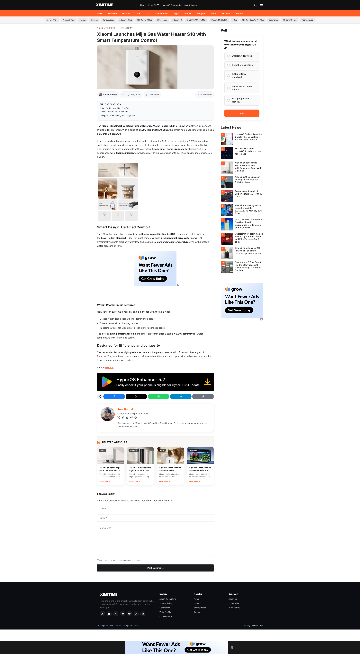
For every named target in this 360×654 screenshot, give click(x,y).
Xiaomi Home (161, 13)
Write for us (165, 612)
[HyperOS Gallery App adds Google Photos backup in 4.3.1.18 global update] (242, 139)
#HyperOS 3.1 (68, 20)
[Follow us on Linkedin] (142, 613)
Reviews (226, 13)
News (142, 5)
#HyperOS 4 (52, 20)
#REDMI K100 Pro (144, 20)
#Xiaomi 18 (177, 20)
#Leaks (82, 20)
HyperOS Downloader (172, 5)
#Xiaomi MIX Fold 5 (219, 20)
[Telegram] (131, 418)
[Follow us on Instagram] (115, 613)
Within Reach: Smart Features (114, 111)
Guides (188, 13)
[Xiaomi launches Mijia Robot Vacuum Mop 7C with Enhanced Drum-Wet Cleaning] (242, 167)
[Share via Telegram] (181, 396)
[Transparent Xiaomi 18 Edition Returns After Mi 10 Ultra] (242, 196)
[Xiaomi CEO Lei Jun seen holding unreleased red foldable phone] (242, 182)
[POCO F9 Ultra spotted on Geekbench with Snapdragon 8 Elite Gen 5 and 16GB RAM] (242, 224)
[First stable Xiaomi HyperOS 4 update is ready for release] (242, 153)
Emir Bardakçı (110, 94)
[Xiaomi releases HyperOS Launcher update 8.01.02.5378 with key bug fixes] (242, 210)
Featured (112, 13)
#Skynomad (162, 20)
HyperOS (153, 5)
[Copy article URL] (203, 396)
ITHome (109, 367)
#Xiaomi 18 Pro (125, 20)
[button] (255, 5)
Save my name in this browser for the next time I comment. (121, 561)
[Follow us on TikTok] (136, 613)
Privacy (247, 625)
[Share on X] (136, 396)
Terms (255, 625)
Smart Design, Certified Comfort (114, 108)
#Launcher (273, 20)
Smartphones (190, 5)
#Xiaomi (94, 20)
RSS (261, 625)
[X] (118, 418)
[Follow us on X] (102, 613)
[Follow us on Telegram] (122, 613)
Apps (176, 13)
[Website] (135, 418)
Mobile (239, 13)
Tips (138, 13)
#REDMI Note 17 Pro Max (253, 20)
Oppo (214, 13)
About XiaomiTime (167, 599)
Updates (126, 13)
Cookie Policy (165, 616)
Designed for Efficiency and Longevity (117, 115)
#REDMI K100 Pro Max (196, 20)
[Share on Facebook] (114, 396)
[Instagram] (127, 418)
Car (147, 13)
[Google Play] (155, 389)
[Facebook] (123, 418)
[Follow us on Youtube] (129, 613)
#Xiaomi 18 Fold (289, 20)
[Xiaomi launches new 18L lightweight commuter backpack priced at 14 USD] (242, 253)
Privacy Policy (165, 603)
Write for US (234, 607)
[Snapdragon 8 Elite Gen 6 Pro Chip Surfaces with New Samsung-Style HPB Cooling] (242, 267)
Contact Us (164, 607)
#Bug (234, 20)
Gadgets (201, 13)
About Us (233, 599)
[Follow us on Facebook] (109, 613)
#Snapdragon (108, 20)
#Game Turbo (307, 20)
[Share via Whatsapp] (158, 396)
